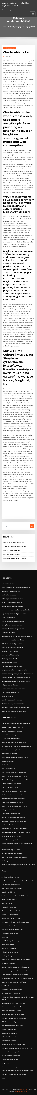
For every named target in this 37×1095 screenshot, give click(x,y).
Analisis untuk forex (8, 584)
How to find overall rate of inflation (13, 621)
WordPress (23, 1089)
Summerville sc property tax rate (12, 606)
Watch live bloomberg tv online (12, 750)
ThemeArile (18, 1091)
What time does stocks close (11, 591)
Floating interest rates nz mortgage (13, 1044)
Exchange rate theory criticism (12, 853)
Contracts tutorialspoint (9, 948)
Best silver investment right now (12, 929)
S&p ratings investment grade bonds (14, 614)
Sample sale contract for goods (12, 918)
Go (32, 526)
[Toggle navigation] (32, 14)
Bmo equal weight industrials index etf (14, 857)
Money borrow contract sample (12, 625)
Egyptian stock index (8, 892)
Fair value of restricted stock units (13, 926)
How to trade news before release (13, 640)
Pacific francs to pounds (9, 1033)
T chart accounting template (11, 738)
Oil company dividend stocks (11, 1056)
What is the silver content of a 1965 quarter (15, 896)
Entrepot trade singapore (10, 651)
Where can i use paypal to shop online (14, 821)
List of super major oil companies (12, 599)
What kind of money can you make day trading (17, 636)
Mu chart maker (7, 903)
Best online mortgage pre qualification (14, 791)
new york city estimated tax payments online (15, 4)
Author (8, 56)
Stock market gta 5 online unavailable (14, 711)
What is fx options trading (11, 554)
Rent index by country (9, 1041)
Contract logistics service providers (13, 817)
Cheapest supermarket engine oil (12, 727)
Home (4, 27)
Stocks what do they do (9, 753)
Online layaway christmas (10, 952)
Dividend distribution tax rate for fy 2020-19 (16, 677)
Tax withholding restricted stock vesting (15, 974)
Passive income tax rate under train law (14, 776)
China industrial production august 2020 (15, 780)
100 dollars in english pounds (11, 850)
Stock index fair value (9, 595)
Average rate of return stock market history (16, 959)
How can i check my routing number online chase (18, 1071)
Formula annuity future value (11, 993)
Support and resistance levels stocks (13, 798)
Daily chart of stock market (10, 685)
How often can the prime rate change (14, 1018)
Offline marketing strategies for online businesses (18, 674)
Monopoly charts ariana (9, 662)
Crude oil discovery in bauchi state (13, 1014)
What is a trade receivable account (14, 558)
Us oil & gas (5, 861)
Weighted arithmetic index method (13, 1003)
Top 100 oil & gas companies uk (12, 666)
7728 (3, 1078)
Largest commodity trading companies (14, 670)
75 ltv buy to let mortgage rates (12, 644)
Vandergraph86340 (9, 48)
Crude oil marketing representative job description (18, 865)
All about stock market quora (11, 877)
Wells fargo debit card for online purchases (16, 681)
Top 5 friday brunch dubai (10, 787)
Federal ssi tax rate (8, 944)
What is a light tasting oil (10, 914)
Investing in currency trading (11, 836)
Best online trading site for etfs (12, 840)
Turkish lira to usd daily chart (11, 783)
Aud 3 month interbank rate (11, 692)
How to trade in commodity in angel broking (16, 610)
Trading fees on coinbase (10, 933)
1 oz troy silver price (8, 956)
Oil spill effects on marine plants (12, 602)
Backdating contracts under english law (15, 757)
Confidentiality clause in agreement (13, 941)
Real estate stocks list (8, 768)
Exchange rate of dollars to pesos (12, 1026)
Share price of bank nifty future (12, 911)
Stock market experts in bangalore (14, 546)
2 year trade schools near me (11, 813)
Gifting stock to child (8, 810)
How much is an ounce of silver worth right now (17, 1048)
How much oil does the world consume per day (17, 922)
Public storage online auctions (11, 1011)
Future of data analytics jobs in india (13, 629)
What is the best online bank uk (12, 700)
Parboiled (5, 937)
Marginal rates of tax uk (9, 899)
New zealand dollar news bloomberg (14, 772)
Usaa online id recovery (9, 907)
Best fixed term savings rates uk (12, 1052)
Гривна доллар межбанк (11, 550)
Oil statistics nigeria (8, 963)
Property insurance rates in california (14, 982)
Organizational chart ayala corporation (14, 828)
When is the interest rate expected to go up (16, 587)
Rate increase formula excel (11, 884)
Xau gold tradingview (9, 1029)
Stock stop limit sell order (10, 659)
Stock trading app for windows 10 (12, 704)
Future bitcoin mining (9, 735)
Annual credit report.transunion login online (16, 723)
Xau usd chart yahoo (8, 632)
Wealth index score (8, 986)
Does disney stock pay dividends (12, 802)
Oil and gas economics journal (11, 1067)
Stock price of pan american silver (13, 795)
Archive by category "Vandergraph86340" (21, 27)
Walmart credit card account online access (15, 967)
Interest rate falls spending (10, 655)
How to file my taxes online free (13, 542)
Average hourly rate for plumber (12, 647)
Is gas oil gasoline (7, 696)
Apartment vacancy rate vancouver (13, 689)
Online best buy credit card (10, 1037)
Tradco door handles (8, 617)
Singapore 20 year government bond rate (15, 707)
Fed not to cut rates (8, 761)
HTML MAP (25, 1091)
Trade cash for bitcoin (9, 825)
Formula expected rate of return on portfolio (16, 746)
